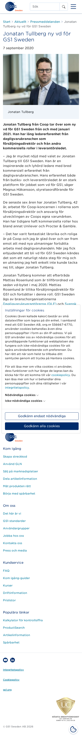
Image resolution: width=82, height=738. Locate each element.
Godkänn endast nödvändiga (42, 416)
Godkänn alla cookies (42, 426)
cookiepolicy (60, 375)
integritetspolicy (17, 387)
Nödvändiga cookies (20, 395)
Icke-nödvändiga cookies (23, 400)
